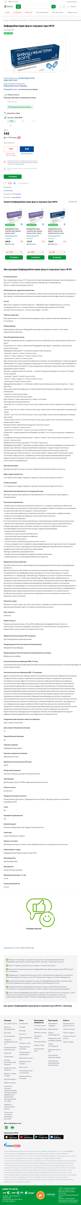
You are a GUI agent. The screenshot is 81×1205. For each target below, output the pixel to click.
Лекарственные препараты (19, 20)
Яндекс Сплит (8, 33)
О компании (23, 1024)
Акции (7, 12)
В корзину (13, 177)
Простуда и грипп (58, 12)
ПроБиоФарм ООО (11, 236)
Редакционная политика (24, 1048)
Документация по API (54, 1051)
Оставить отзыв (25, 1043)
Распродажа (17, 12)
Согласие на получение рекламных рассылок (8, 1116)
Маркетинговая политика (10, 1069)
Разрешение (8, 1057)
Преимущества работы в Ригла (68, 1025)
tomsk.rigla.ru (69, 1151)
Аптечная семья (40, 1026)
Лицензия (7, 1053)
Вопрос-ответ (39, 1045)
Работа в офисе (68, 1033)
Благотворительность (25, 1039)
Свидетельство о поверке (25, 1063)
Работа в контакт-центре (69, 1037)
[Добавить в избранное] (5, 183)
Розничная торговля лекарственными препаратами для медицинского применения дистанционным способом (10, 1093)
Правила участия (40, 1033)
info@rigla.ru (74, 1202)
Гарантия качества (26, 1058)
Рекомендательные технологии (26, 1072)
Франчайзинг (53, 1029)
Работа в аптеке (69, 1029)
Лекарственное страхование (24, 1053)
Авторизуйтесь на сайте (11, 948)
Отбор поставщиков (53, 1045)
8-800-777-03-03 (10, 1189)
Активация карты (40, 1029)
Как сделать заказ (10, 1024)
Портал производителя (54, 1034)
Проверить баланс (38, 1037)
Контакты (22, 1034)
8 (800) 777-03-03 (55, 1158)
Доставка (7, 1033)
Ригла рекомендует (42, 12)
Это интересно (9, 1036)
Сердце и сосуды (72, 12)
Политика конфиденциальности (11, 1042)
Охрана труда (68, 1042)
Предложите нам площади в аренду (55, 1039)
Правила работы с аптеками (25, 1077)
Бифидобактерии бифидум (15, 86)
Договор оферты (10, 1079)
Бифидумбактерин (10, 89)
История (22, 1027)
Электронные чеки (39, 1050)
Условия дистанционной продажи (10, 1062)
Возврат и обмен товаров (10, 1075)
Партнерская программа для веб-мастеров (53, 1063)
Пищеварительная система (38, 20)
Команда (22, 1031)
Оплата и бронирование (9, 1028)
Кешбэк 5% (28, 12)
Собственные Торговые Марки (54, 1056)
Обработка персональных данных (9, 1107)
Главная (6, 20)
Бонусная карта (72, 2)
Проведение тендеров (52, 1025)
